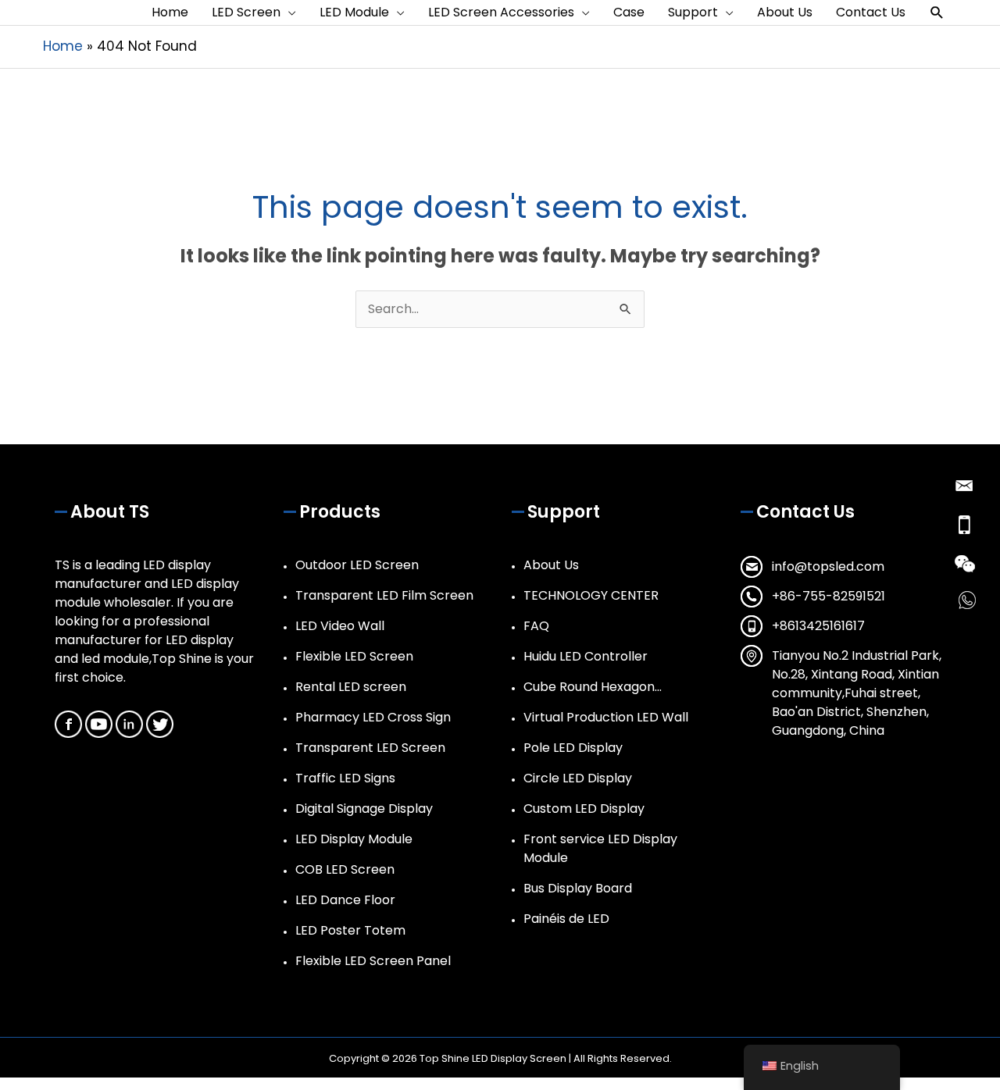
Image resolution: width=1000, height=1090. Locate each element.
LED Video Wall (339, 626)
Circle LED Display (577, 778)
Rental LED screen (350, 687)
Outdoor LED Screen (357, 565)
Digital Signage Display (364, 809)
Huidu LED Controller (585, 656)
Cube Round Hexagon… (592, 687)
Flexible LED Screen (354, 656)
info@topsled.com (828, 566)
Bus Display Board (577, 888)
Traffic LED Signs (345, 778)
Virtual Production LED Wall (605, 717)
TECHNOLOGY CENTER (591, 595)
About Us (551, 565)
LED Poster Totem (350, 930)
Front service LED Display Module (600, 848)
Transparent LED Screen (370, 748)
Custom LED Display (584, 809)
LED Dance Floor (345, 900)
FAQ (536, 626)
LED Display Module (353, 839)
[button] (937, 13)
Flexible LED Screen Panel (373, 961)
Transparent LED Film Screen (384, 595)
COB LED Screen (345, 869)
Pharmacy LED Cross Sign (373, 717)
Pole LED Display (573, 748)
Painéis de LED (566, 919)
